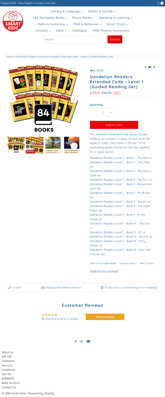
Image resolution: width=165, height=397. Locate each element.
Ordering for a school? (104, 271)
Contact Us (9, 387)
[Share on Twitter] (150, 67)
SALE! (60, 30)
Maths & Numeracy (52, 24)
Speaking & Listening (115, 17)
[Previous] (12, 99)
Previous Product (128, 263)
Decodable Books (26, 56)
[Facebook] (75, 341)
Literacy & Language (65, 11)
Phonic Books (82, 17)
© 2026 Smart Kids (14, 393)
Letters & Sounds (101, 11)
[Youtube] (88, 341)
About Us (7, 352)
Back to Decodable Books (103, 263)
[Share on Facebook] (146, 67)
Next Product (146, 263)
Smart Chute (116, 24)
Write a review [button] (105, 316)
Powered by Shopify (41, 393)
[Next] (74, 99)
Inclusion (42, 30)
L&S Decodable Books (49, 17)
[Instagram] (81, 341)
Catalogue (79, 30)
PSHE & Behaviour (86, 24)
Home (10, 56)
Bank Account (10, 382)
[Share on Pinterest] (154, 67)
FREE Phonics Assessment (111, 30)
